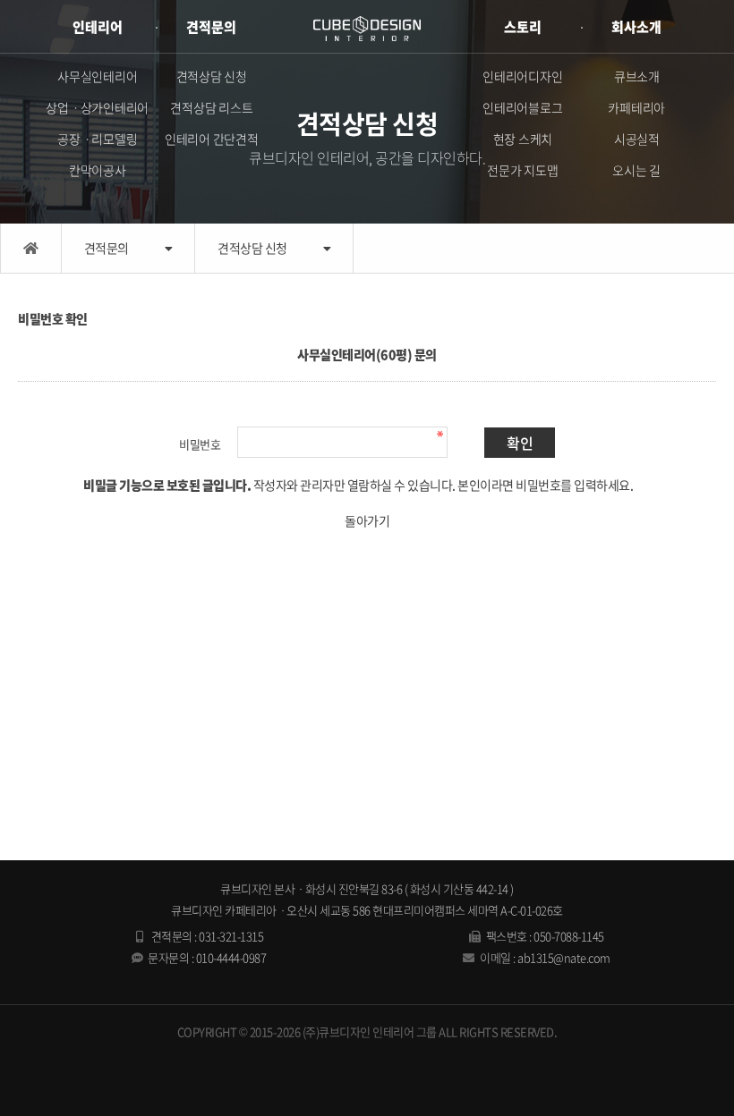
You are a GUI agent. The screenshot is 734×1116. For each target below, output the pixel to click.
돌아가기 (367, 520)
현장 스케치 (523, 139)
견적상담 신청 (211, 76)
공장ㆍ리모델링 (97, 139)
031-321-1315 (231, 935)
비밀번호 (199, 443)
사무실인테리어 (97, 76)
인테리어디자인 (522, 76)
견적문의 (211, 27)
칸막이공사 (97, 170)
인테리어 (98, 27)
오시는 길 (636, 170)
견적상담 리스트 (211, 107)
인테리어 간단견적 (212, 139)
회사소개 (636, 27)
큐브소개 (637, 76)
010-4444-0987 (231, 957)
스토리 (523, 27)
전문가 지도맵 (522, 170)
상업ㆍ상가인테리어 (97, 107)
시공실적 (637, 139)
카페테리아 (636, 107)
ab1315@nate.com (563, 957)
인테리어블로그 (522, 107)
